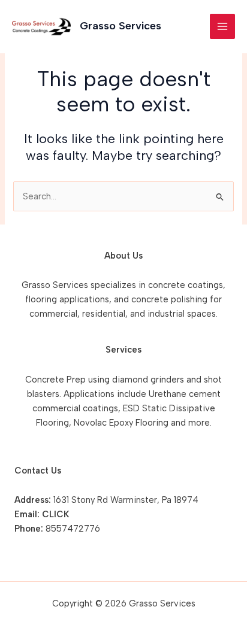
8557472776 (73, 528)
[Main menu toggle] (222, 26)
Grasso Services (120, 25)
